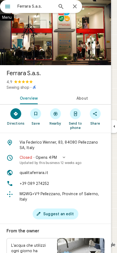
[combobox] (35, 6)
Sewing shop (18, 87)
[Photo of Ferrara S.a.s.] (55, 32)
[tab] (27, 97)
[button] (55, 160)
